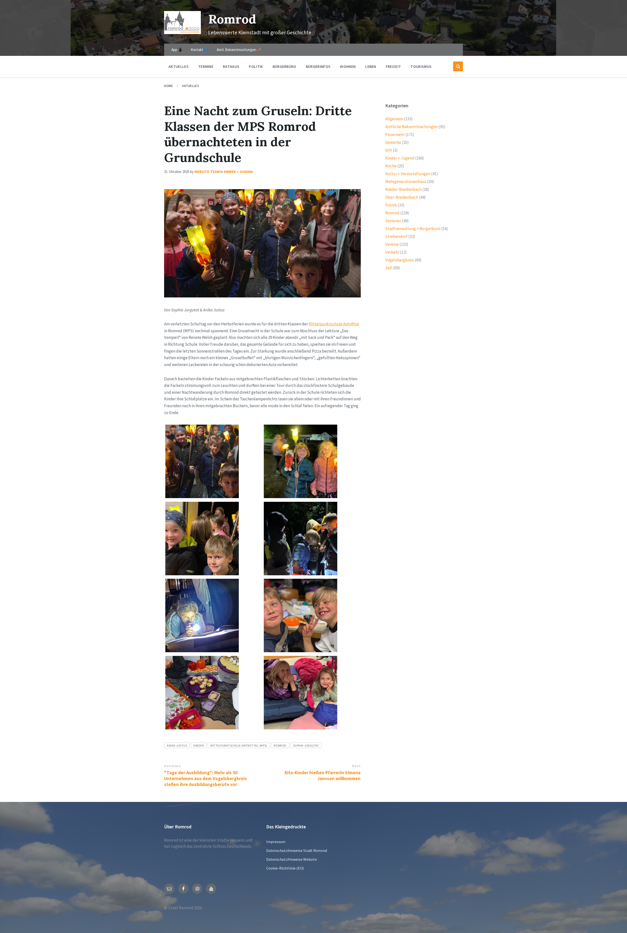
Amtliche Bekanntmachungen (411, 126)
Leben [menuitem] (370, 66)
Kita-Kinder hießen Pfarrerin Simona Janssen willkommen (323, 775)
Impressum (275, 841)
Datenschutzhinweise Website (291, 859)
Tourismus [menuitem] (421, 66)
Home (168, 86)
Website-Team (207, 171)
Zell (388, 267)
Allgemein (394, 119)
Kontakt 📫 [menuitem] (200, 49)
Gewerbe (393, 142)
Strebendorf (396, 236)
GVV (388, 150)
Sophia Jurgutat (306, 745)
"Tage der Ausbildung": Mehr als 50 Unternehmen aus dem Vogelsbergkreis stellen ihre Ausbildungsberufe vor (205, 778)
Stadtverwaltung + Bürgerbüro (412, 228)
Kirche (391, 166)
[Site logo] (182, 32)
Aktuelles (190, 86)
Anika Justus (177, 745)
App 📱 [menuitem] (177, 49)
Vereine (392, 244)
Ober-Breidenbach (401, 197)
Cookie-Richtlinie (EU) (285, 868)
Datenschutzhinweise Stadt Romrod (296, 850)
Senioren (393, 220)
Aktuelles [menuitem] (179, 66)
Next (356, 766)
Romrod (232, 19)
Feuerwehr (395, 134)
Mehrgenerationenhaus (405, 181)
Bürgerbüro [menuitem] (284, 66)
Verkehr (392, 252)
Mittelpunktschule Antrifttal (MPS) (238, 745)
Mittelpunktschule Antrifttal (334, 324)
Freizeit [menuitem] (393, 66)
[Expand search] (458, 66)
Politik (391, 205)
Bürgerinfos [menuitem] (318, 66)
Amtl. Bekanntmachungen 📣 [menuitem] (239, 49)
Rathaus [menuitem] (231, 66)
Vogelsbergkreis (399, 260)
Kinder (198, 745)
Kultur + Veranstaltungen (407, 173)
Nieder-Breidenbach (403, 189)
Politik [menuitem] (256, 66)
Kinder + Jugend (238, 171)
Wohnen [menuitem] (348, 66)
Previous (172, 766)
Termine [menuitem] (205, 66)
